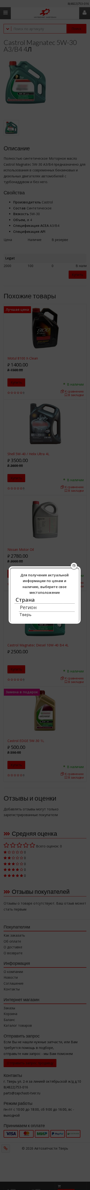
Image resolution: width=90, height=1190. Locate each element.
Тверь (25, 614)
